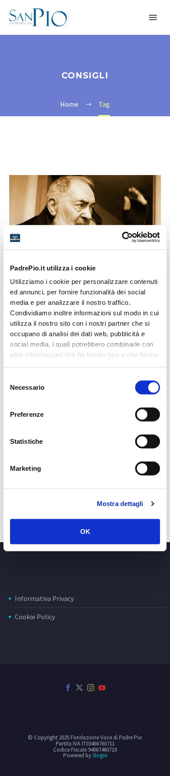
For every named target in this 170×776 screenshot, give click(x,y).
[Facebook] (68, 687)
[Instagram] (90, 687)
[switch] (147, 414)
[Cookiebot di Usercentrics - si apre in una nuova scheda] (122, 237)
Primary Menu (153, 17)
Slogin (99, 755)
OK (85, 531)
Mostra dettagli (120, 503)
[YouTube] (102, 687)
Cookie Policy (35, 616)
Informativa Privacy (44, 598)
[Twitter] (79, 687)
